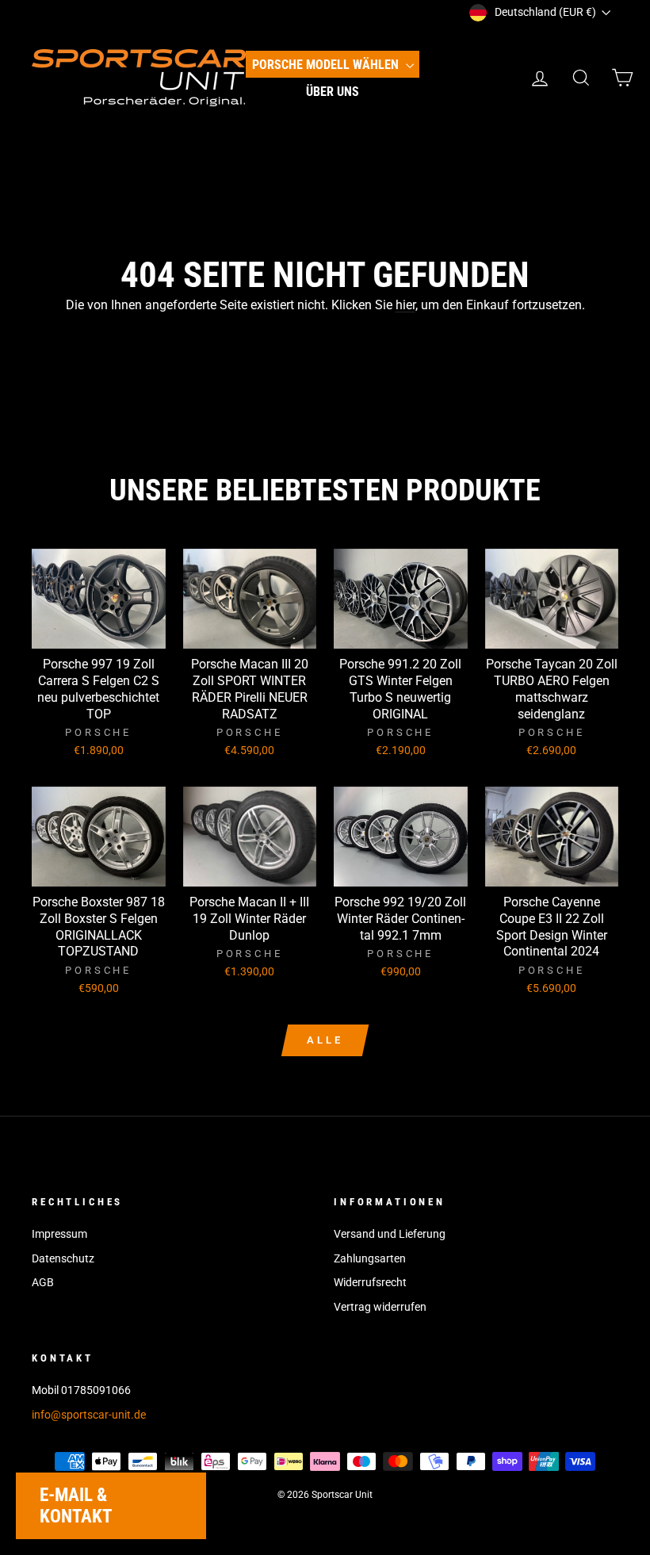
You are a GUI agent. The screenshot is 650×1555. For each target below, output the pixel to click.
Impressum (59, 1234)
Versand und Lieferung (389, 1234)
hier (405, 304)
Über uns (332, 91)
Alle (325, 1040)
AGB (43, 1282)
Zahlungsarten (370, 1258)
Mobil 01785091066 (81, 1390)
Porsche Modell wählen (327, 64)
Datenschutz (63, 1258)
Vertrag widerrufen (380, 1306)
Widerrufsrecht (370, 1282)
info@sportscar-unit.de (89, 1414)
